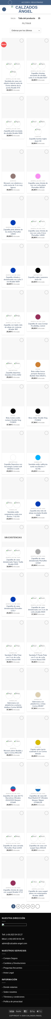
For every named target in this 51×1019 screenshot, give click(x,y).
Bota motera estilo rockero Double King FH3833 (13, 420)
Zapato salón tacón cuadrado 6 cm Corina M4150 (38, 751)
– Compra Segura (9, 958)
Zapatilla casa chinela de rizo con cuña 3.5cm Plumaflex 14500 (38, 233)
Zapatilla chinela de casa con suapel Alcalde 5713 (13, 891)
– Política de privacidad (12, 1001)
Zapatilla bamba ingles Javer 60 (38, 140)
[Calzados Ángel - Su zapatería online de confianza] (25, 9)
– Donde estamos (9, 987)
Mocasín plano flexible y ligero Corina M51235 (13, 752)
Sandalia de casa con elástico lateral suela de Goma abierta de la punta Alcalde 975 (13, 84)
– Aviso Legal (8, 973)
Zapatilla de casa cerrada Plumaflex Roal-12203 (13, 847)
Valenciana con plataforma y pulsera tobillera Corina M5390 (13, 705)
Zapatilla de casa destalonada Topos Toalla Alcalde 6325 (13, 562)
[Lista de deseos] (17, 2)
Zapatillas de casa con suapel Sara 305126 (38, 847)
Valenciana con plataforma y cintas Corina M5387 (38, 704)
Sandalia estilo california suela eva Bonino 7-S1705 (37, 466)
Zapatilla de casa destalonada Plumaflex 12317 (13, 608)
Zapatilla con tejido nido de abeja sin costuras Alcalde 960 (13, 327)
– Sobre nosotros (9, 992)
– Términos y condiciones (13, 997)
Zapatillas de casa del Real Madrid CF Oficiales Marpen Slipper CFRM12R (38, 799)
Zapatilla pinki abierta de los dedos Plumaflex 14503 (13, 232)
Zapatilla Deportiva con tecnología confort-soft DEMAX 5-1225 (13, 466)
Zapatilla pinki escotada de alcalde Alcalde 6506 (13, 132)
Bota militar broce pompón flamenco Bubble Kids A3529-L (38, 374)
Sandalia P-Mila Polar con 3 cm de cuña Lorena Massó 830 (13, 657)
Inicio (13, 18)
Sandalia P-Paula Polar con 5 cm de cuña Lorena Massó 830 (38, 657)
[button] (4, 9)
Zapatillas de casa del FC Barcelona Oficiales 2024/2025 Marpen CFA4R (13, 799)
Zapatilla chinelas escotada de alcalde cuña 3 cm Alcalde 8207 (38, 75)
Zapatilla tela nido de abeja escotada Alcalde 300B (38, 513)
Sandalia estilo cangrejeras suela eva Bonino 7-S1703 (13, 514)
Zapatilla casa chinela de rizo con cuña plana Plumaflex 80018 (38, 185)
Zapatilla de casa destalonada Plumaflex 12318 (38, 561)
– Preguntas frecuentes (12, 968)
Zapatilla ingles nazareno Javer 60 (38, 278)
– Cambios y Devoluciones (14, 963)
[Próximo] (38, 906)
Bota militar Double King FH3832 (38, 419)
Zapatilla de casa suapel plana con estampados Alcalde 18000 (38, 893)
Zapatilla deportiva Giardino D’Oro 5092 (13, 374)
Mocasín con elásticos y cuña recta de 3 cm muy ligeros (13, 185)
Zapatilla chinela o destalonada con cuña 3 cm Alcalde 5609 (13, 279)
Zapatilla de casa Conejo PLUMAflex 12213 (38, 325)
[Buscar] (10, 2)
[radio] (9, 65)
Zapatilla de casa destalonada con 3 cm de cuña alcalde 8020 (38, 610)
